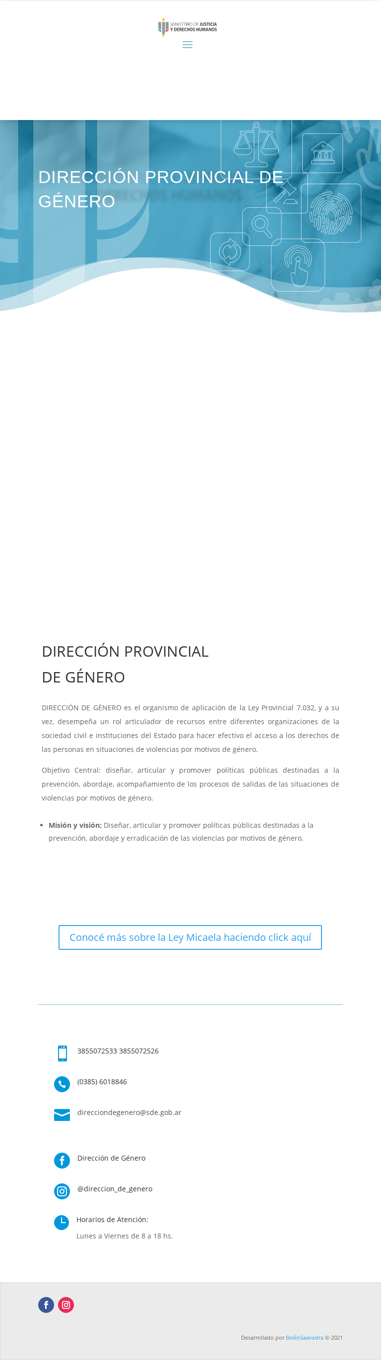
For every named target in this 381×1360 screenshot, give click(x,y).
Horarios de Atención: (112, 1219)
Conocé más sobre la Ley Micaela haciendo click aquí (190, 937)
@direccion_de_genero (114, 1188)
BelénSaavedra (304, 1337)
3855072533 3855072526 (118, 1050)
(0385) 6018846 (102, 1081)
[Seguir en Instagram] (66, 1305)
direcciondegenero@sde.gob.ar (129, 1112)
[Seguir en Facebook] (46, 1305)
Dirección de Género (111, 1158)
